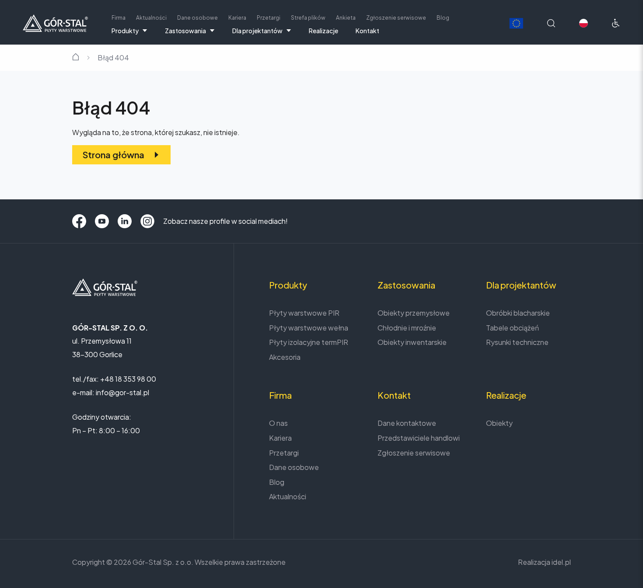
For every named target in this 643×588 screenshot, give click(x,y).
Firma (119, 17)
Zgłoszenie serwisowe (396, 17)
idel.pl (561, 562)
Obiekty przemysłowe (413, 312)
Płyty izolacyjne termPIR (308, 342)
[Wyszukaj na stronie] (551, 23)
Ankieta (346, 17)
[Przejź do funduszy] (516, 23)
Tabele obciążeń (512, 327)
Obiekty (499, 423)
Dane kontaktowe (406, 423)
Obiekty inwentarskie (412, 342)
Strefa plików (308, 17)
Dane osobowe (197, 17)
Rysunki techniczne (517, 342)
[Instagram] (147, 221)
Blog (443, 17)
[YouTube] (102, 221)
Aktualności (151, 17)
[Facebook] (79, 221)
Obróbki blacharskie (518, 312)
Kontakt (367, 31)
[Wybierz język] (583, 23)
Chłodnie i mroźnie (406, 327)
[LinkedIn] (125, 221)
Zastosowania (185, 31)
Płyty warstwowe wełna (308, 327)
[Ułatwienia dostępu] (616, 23)
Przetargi (268, 17)
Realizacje (323, 31)
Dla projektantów (257, 31)
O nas (278, 423)
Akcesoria (285, 357)
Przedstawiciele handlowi (418, 437)
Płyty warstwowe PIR (304, 312)
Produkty (125, 31)
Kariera (237, 17)
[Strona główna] (55, 22)
